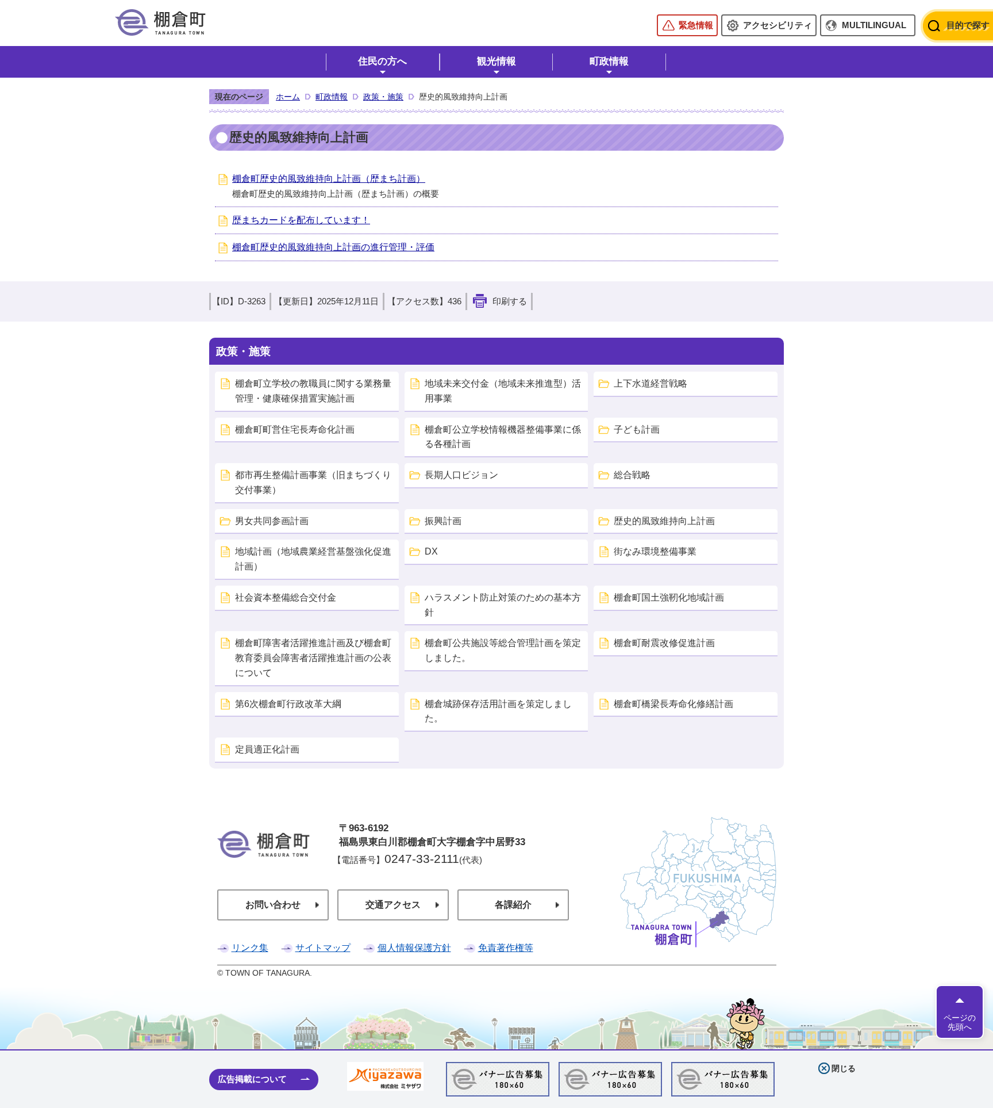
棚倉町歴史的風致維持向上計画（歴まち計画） (328, 179)
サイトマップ (323, 948)
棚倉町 (263, 860)
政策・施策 (383, 96)
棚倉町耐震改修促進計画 (664, 643)
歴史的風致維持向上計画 (664, 521)
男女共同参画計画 (272, 521)
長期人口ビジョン (461, 475)
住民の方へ (382, 61)
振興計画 (443, 521)
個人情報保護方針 (414, 948)
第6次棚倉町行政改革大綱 (288, 704)
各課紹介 (513, 905)
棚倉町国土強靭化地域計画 (669, 597)
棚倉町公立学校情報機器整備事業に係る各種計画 (503, 437)
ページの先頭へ (960, 1022)
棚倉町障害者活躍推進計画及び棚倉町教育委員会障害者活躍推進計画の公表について (313, 658)
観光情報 (496, 61)
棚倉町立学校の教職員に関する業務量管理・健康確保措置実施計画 (313, 391)
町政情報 (609, 61)
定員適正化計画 (267, 749)
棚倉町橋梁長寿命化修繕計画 (673, 704)
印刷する (509, 301)
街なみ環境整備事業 (655, 551)
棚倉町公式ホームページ (160, 22)
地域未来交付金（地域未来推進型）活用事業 (503, 391)
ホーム (288, 96)
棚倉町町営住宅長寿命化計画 (295, 429)
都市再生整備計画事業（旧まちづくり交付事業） (313, 482)
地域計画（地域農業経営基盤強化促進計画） (313, 559)
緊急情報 (696, 25)
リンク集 (250, 948)
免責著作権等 (505, 948)
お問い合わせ (273, 905)
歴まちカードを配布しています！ (301, 220)
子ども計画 (637, 429)
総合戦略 (632, 475)
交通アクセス (393, 905)
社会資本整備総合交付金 (285, 597)
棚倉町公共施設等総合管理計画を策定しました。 (503, 650)
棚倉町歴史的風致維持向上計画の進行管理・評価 (333, 247)
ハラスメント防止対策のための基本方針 (503, 605)
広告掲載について (252, 1079)
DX (431, 551)
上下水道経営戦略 (650, 383)
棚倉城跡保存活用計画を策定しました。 (498, 711)
